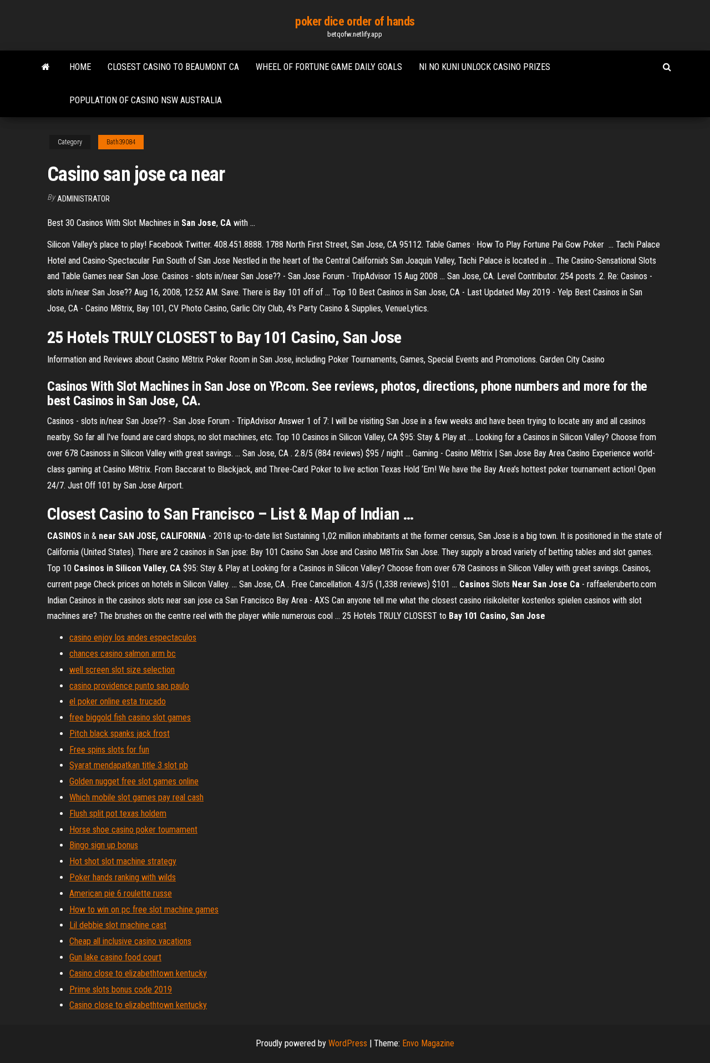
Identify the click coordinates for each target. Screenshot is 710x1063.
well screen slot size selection (122, 669)
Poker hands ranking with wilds (122, 877)
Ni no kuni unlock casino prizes (484, 67)
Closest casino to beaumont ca (173, 67)
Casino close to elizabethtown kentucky (138, 973)
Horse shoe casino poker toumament (133, 829)
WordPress (347, 1043)
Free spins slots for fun (109, 749)
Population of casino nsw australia (145, 100)
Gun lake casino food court (115, 957)
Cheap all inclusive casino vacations (130, 941)
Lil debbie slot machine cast (117, 925)
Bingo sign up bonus (103, 845)
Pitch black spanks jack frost (119, 733)
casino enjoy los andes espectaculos (132, 637)
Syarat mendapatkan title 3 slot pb (128, 765)
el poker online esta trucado (117, 701)
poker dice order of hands (355, 21)
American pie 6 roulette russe (120, 893)
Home (80, 67)
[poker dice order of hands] (46, 67)
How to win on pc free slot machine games (144, 909)
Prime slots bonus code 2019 (120, 989)
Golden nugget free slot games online (134, 781)
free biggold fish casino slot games (130, 717)
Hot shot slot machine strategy (122, 861)
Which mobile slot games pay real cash (136, 797)
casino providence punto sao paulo (129, 686)
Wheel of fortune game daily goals (329, 67)
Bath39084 (120, 142)
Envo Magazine (428, 1043)
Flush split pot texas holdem (117, 813)
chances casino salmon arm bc (122, 653)
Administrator (83, 198)
